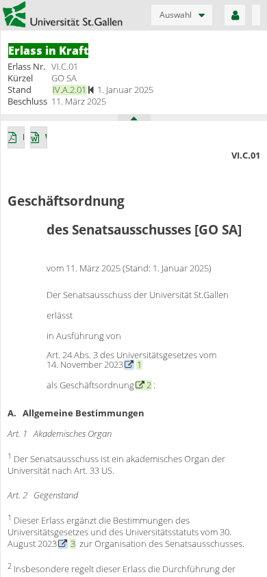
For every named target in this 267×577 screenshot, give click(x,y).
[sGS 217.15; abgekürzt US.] (62, 543)
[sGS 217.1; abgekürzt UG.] (129, 364)
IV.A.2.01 (69, 89)
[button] (182, 15)
